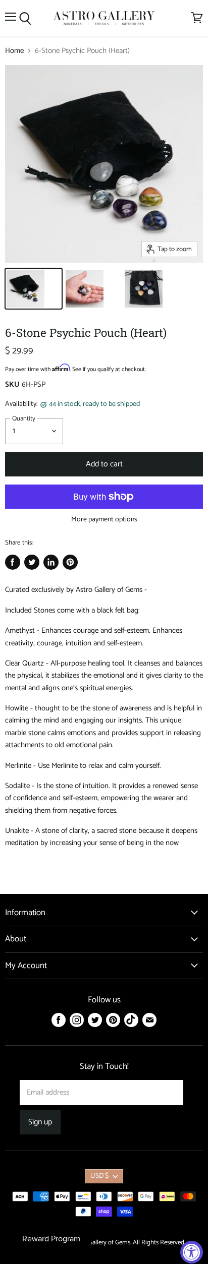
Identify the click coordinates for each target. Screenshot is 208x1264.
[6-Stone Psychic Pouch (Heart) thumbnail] (34, 289)
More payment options (104, 520)
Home (14, 50)
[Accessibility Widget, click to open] (191, 1252)
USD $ (99, 1176)
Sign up (40, 1122)
